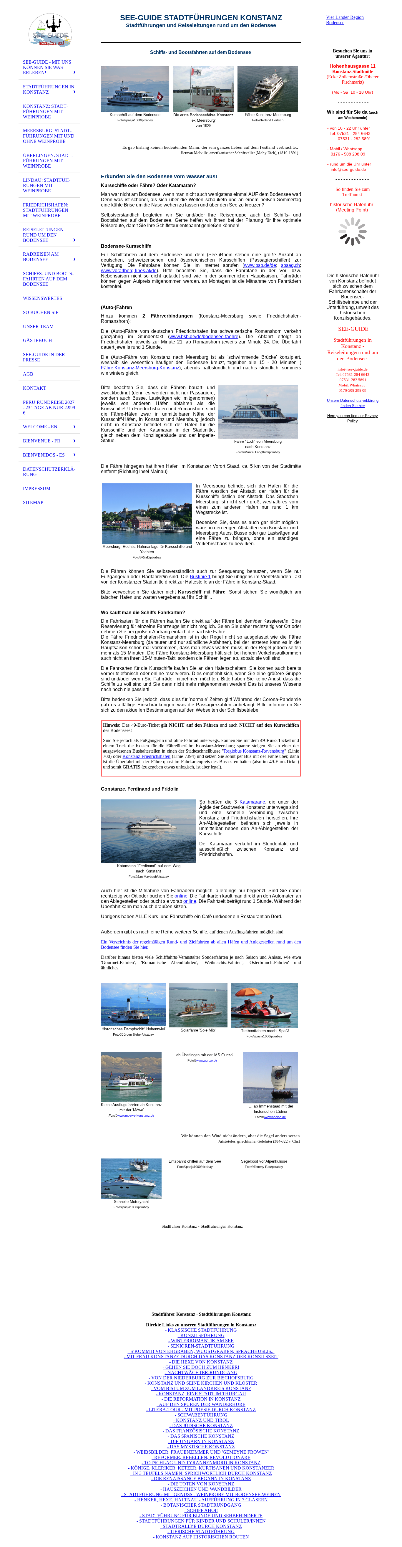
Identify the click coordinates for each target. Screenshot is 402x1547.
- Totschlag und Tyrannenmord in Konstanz (201, 1462)
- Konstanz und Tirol (201, 1420)
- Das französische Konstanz (201, 1430)
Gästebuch (37, 340)
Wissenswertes (42, 298)
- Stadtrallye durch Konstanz (201, 1526)
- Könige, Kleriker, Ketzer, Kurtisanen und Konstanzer (201, 1467)
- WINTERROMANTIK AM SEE (201, 1340)
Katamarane (252, 801)
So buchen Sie (41, 312)
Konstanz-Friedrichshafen (146, 756)
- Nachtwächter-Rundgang (201, 1372)
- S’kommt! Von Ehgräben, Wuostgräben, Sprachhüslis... (201, 1351)
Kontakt (34, 388)
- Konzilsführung (201, 1335)
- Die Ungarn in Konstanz (201, 1441)
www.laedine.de (275, 1117)
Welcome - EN (40, 426)
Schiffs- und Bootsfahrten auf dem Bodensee (48, 279)
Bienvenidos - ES (44, 454)
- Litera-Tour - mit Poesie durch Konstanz (201, 1409)
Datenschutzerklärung (49, 472)
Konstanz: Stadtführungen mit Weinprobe (45, 111)
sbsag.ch (290, 265)
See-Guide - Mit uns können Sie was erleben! (47, 67)
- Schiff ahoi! (201, 1510)
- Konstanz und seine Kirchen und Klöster (201, 1383)
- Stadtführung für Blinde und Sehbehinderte (201, 1515)
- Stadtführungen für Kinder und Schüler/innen (201, 1520)
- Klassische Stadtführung (201, 1330)
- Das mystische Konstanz (201, 1446)
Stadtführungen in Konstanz (48, 89)
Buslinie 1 (200, 576)
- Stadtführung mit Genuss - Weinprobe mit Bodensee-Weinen (201, 1494)
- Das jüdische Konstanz (201, 1425)
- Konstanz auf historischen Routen (201, 1536)
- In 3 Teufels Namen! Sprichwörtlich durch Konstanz (201, 1473)
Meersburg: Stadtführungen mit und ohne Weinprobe (48, 136)
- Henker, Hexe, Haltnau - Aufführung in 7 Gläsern (201, 1499)
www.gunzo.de (206, 1060)
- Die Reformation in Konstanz (201, 1398)
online (181, 895)
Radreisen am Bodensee (41, 257)
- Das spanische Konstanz (201, 1436)
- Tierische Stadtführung (201, 1531)
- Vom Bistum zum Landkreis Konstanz (201, 1388)
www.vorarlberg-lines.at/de (129, 270)
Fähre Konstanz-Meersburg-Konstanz (140, 367)
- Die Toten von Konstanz (201, 1483)
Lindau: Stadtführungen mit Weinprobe (46, 185)
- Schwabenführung (201, 1414)
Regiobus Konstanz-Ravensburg (254, 750)
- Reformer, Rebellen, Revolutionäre (201, 1457)
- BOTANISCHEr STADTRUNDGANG (201, 1505)
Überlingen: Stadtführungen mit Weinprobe (48, 160)
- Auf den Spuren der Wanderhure (201, 1404)
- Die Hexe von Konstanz (201, 1361)
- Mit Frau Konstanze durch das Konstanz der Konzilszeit (201, 1356)
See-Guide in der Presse (44, 357)
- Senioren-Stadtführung (201, 1345)
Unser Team (38, 326)
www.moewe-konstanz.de (135, 1115)
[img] (49, 30)
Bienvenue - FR (41, 440)
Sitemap (33, 502)
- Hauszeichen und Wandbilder (201, 1489)
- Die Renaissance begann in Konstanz (201, 1478)
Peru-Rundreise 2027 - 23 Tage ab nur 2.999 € (49, 407)
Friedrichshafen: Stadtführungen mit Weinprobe (45, 210)
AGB (28, 373)
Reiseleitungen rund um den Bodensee (43, 235)
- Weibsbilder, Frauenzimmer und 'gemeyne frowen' (201, 1452)
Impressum (36, 488)
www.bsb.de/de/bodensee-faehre (204, 336)
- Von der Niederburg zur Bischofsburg (201, 1377)
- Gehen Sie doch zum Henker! (201, 1367)
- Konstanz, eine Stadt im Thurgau (201, 1393)
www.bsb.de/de (260, 265)
